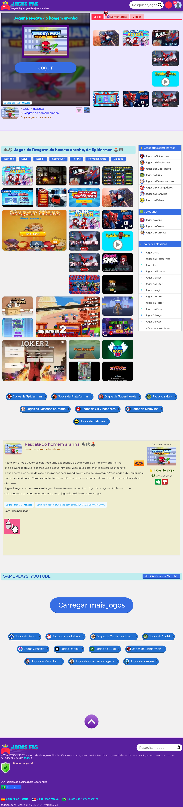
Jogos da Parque (142, 661)
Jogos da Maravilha (156, 194)
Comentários (117, 16)
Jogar (45, 67)
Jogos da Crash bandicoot (115, 636)
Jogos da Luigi (106, 649)
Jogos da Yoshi (159, 636)
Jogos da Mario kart (45, 661)
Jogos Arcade (153, 265)
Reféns (76, 158)
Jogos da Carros (155, 226)
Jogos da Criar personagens (94, 661)
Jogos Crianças (154, 315)
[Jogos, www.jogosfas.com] (20, 6)
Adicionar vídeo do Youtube (161, 576)
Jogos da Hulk (154, 175)
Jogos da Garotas (155, 309)
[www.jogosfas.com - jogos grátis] (20, 749)
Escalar (40, 158)
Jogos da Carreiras (156, 232)
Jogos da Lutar (154, 284)
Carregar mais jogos (91, 605)
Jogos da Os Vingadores (159, 187)
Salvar (24, 158)
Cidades (118, 158)
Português (13, 787)
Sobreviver (58, 158)
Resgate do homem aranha (82, 799)
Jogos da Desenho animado (161, 181)
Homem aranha (97, 158)
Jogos (97, 16)
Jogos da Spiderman (157, 156)
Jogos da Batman (155, 200)
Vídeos (137, 16)
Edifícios (9, 158)
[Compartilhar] (87, 110)
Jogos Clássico (154, 277)
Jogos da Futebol (156, 271)
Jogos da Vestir (154, 321)
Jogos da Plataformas (158, 162)
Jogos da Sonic (25, 636)
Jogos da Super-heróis (158, 168)
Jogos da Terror (155, 303)
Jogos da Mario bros (66, 636)
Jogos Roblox (70, 649)
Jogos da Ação (154, 220)
